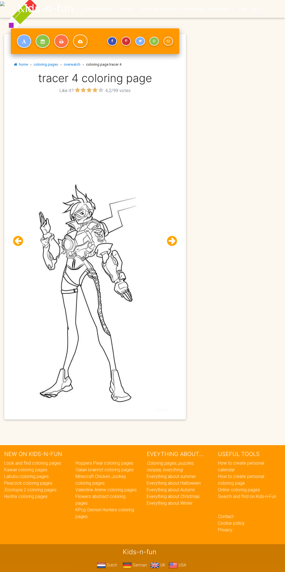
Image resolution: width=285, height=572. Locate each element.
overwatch (72, 64)
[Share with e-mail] (168, 41)
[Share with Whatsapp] (154, 41)
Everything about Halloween (174, 483)
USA (182, 565)
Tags (242, 9)
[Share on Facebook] (112, 41)
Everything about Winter (170, 503)
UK (162, 565)
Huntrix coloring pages (26, 496)
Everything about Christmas (173, 496)
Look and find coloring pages (32, 463)
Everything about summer (171, 476)
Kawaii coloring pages (25, 469)
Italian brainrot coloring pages (104, 469)
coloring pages (46, 64)
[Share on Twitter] (140, 41)
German (139, 565)
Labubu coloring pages (26, 476)
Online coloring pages (239, 489)
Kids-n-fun (45, 8)
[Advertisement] (95, 134)
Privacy (225, 529)
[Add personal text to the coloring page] (24, 41)
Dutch (111, 565)
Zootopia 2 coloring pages (30, 489)
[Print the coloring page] (61, 41)
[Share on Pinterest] (126, 41)
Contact (226, 516)
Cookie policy (231, 523)
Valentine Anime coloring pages (106, 489)
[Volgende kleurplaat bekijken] (170, 241)
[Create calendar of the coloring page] (43, 41)
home (22, 64)
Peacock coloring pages (28, 483)
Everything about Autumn (171, 489)
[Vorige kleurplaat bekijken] (20, 241)
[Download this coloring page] (80, 41)
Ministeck (194, 9)
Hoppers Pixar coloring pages (104, 463)
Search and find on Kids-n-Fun (247, 496)
